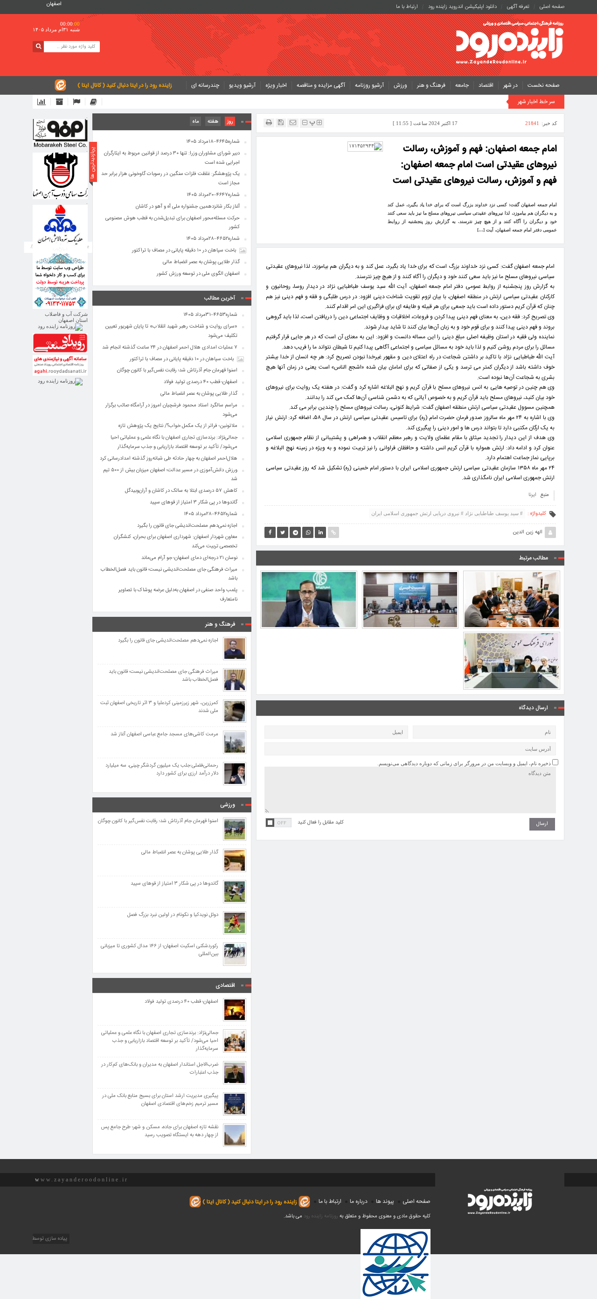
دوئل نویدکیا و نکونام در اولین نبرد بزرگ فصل (172, 915)
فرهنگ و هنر (431, 85)
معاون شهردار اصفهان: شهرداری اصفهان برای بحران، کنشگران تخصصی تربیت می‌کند (175, 542)
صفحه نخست (544, 85)
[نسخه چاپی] (269, 122)
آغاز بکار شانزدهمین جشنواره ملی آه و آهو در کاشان (188, 207)
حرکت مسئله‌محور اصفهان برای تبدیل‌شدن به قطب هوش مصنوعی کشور (172, 223)
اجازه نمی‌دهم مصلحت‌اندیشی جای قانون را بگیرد (187, 526)
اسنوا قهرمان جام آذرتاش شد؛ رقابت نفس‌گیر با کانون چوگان (177, 370)
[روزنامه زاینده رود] (509, 43)
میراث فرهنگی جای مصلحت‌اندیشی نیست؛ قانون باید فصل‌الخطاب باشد (169, 574)
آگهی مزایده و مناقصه (321, 85)
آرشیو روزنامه (369, 85)
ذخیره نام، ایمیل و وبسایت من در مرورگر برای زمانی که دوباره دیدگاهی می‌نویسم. (464, 763)
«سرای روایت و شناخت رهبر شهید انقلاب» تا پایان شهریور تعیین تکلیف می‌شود (171, 331)
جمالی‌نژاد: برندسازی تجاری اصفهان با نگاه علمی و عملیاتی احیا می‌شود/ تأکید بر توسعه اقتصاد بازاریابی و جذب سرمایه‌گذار (512, 569)
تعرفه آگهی (518, 7)
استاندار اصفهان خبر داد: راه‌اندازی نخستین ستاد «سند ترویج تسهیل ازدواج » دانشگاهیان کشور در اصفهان (512, 635)
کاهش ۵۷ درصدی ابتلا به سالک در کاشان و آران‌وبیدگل (181, 491)
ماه (195, 122)
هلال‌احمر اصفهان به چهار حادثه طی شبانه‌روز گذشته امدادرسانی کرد (168, 458)
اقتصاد (486, 85)
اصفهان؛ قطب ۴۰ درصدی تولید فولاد (200, 382)
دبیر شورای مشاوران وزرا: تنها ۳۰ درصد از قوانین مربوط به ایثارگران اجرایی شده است (172, 158)
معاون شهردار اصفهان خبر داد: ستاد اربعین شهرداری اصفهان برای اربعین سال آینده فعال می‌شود (308, 574)
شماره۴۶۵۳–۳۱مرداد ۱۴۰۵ (210, 315)
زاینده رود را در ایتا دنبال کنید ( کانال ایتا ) (124, 85)
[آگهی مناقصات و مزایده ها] (79, 101)
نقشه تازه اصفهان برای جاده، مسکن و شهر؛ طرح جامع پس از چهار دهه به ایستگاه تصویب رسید (159, 1131)
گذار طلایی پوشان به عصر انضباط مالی (201, 262)
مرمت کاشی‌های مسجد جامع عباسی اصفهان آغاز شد (164, 735)
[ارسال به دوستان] (293, 122)
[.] (60, 133)
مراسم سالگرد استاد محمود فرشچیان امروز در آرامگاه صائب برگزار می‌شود (171, 410)
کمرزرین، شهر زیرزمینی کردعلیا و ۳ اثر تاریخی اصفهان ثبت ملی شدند (159, 707)
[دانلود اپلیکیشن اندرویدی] (44, 101)
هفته (213, 122)
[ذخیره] (281, 122)
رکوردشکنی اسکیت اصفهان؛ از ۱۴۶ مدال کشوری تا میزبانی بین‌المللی (159, 950)
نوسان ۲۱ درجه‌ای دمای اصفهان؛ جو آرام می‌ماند (189, 558)
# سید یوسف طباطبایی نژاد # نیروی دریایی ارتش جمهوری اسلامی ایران (447, 513)
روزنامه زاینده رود (321, 1216)
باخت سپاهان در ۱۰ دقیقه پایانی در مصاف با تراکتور (184, 250)
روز (230, 122)
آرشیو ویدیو (242, 85)
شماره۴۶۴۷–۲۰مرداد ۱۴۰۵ (213, 195)
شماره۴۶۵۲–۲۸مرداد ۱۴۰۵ (213, 239)
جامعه (462, 85)
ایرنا (532, 495)
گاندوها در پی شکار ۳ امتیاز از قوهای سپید (193, 502)
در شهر (510, 85)
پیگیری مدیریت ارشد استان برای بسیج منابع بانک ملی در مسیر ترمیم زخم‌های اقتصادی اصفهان (160, 1100)
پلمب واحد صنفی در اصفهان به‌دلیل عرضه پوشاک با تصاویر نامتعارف (177, 595)
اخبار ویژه (276, 85)
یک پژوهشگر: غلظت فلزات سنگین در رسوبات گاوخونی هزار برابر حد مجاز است (170, 179)
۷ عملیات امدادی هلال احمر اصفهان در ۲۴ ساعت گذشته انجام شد (169, 347)
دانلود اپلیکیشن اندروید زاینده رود (462, 7)
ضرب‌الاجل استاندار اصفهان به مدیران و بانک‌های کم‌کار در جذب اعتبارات (159, 1069)
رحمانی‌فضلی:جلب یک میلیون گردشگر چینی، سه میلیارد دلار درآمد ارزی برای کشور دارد (161, 770)
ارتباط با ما (407, 7)
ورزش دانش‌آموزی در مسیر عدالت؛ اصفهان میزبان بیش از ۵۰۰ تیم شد (410, 578)
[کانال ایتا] (96, 101)
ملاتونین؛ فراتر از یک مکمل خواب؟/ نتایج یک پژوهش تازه (177, 426)
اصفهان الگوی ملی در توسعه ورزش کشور (198, 274)
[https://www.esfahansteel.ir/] (60, 176)
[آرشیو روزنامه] (62, 101)
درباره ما (359, 1201)
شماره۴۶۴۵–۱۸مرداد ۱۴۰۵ (213, 142)
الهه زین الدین (527, 532)
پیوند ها (385, 1201)
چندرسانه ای (205, 85)
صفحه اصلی (552, 7)
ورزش (400, 85)
